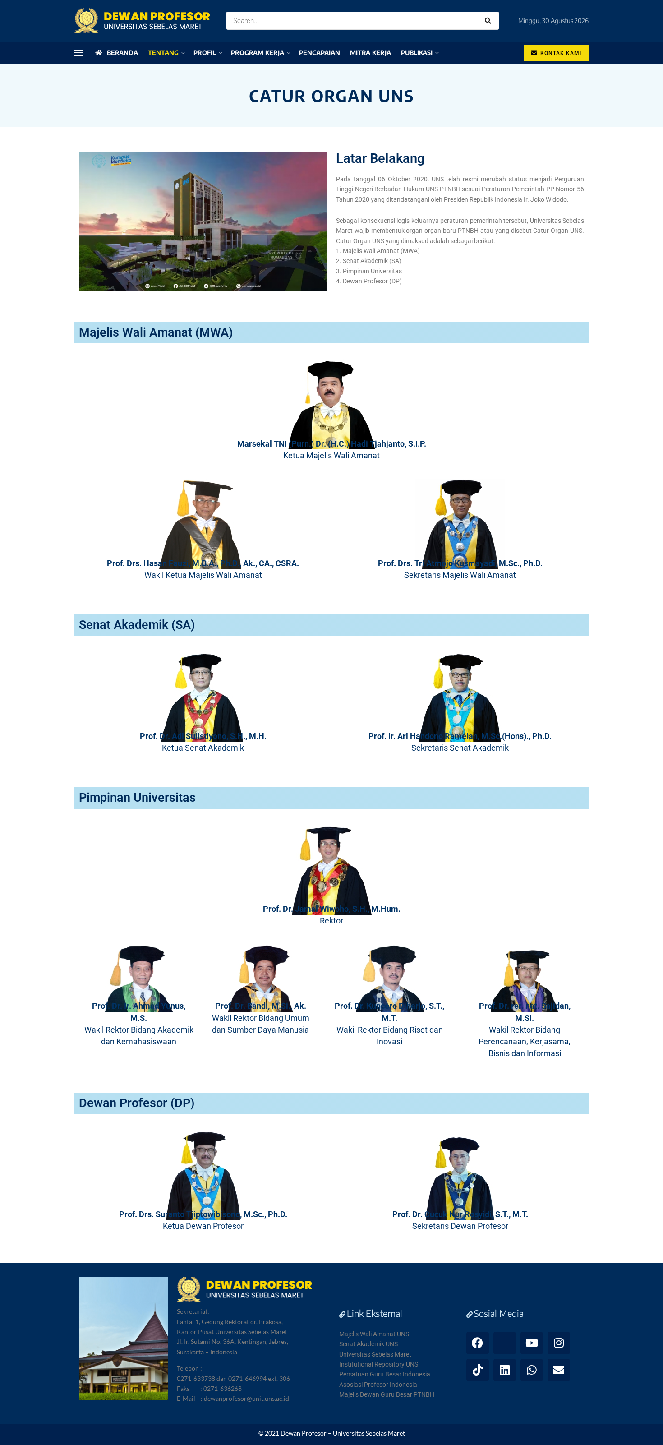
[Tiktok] (477, 1370)
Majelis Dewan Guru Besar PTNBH (386, 1394)
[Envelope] (559, 1370)
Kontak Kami (560, 53)
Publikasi (417, 52)
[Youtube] (531, 1343)
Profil (204, 52)
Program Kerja (257, 52)
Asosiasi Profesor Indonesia (378, 1384)
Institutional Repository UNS (378, 1364)
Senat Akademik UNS (368, 1344)
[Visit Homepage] (142, 20)
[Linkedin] (504, 1370)
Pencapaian (319, 52)
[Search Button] (489, 21)
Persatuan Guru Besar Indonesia (384, 1374)
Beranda (122, 52)
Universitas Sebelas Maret (375, 1354)
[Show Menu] (78, 53)
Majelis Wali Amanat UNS (374, 1334)
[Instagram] (559, 1343)
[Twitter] (504, 1343)
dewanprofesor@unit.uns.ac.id (246, 1398)
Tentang (163, 52)
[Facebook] (477, 1343)
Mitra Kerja (370, 52)
